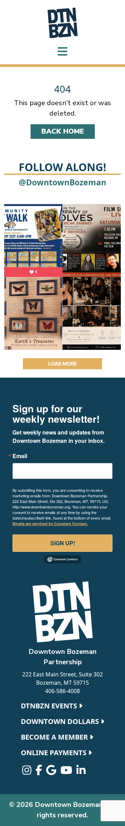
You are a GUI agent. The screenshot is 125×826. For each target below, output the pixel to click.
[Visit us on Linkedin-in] (81, 772)
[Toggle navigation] (62, 52)
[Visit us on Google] (52, 772)
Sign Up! (62, 543)
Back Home (62, 131)
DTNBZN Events (50, 705)
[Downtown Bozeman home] (62, 612)
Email (19, 456)
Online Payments (54, 752)
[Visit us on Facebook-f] (39, 772)
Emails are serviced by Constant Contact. (50, 523)
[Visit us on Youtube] (67, 772)
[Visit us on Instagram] (27, 772)
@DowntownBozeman (62, 182)
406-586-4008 (62, 691)
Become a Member (55, 737)
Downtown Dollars (61, 721)
